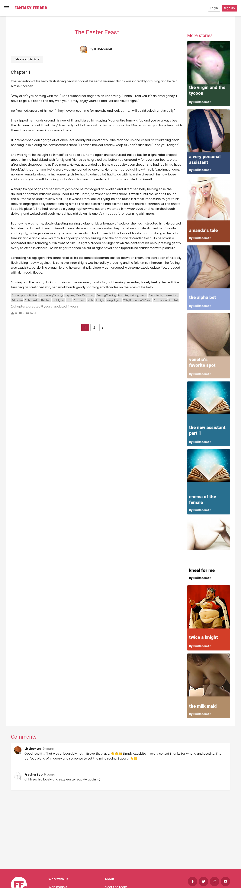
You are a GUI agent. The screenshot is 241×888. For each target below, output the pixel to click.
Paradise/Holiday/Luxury (132, 295)
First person (160, 300)
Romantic (79, 300)
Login (214, 8)
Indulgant (58, 300)
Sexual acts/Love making (163, 295)
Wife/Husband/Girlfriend (137, 300)
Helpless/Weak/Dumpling (79, 295)
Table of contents (27, 59)
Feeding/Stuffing (106, 295)
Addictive (17, 300)
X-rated (173, 300)
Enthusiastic (32, 300)
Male (90, 300)
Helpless (46, 300)
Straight (100, 300)
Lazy (69, 300)
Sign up (229, 8)
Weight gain (114, 300)
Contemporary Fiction (24, 295)
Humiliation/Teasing (51, 295)
